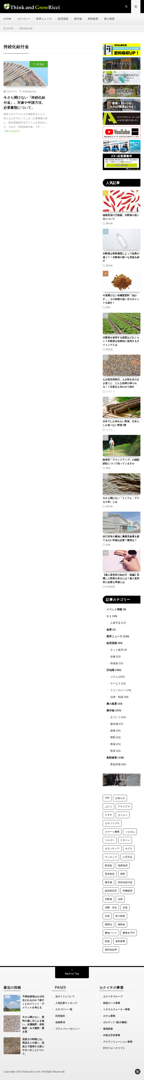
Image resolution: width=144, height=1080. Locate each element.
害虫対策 (115, 764)
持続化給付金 (29, 91)
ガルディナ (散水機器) (115, 1022)
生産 (107, 915)
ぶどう (108, 806)
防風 (107, 941)
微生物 (114, 723)
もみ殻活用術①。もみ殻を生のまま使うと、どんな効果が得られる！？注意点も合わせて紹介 (121, 383)
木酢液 (108, 899)
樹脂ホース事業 (111, 1002)
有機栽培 (127, 890)
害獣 (122, 873)
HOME (7, 18)
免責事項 (60, 1022)
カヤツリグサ (112, 823)
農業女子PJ (129, 932)
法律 (120, 899)
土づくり (110, 391)
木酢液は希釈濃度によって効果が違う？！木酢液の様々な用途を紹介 (121, 257)
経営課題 (63, 18)
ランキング (111, 856)
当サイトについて (65, 996)
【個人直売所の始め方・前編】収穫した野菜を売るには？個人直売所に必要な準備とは (121, 578)
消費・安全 (111, 907)
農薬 (108, 468)
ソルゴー (110, 840)
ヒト (109, 616)
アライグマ (124, 806)
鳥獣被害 (93, 18)
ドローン (125, 840)
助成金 (40, 64)
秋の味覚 (120, 915)
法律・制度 (116, 696)
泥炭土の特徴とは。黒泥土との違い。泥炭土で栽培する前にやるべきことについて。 (33, 1046)
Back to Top (72, 973)
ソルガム (130, 831)
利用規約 (60, 1015)
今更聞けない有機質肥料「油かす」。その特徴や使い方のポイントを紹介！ (121, 299)
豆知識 (110, 669)
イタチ (108, 814)
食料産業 (120, 941)
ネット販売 (116, 649)
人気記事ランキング (66, 1002)
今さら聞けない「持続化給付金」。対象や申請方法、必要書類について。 (24, 102)
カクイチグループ (113, 996)
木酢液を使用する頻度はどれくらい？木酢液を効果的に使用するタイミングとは (121, 341)
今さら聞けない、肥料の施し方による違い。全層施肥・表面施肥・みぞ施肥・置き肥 (33, 1024)
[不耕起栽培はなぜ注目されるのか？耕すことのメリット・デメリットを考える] (12, 1003)
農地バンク (111, 932)
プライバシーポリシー (67, 1028)
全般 (113, 656)
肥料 (108, 307)
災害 (125, 907)
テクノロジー (118, 690)
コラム (109, 429)
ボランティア (112, 848)
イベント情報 (114, 609)
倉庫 (108, 544)
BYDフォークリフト (114, 1048)
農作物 (78, 18)
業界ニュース (44, 18)
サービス (115, 683)
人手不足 (127, 856)
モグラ (128, 848)
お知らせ (120, 797)
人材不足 (115, 622)
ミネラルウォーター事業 (116, 1009)
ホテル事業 (109, 1015)
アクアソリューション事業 (117, 1041)
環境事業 (108, 1028)
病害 (113, 730)
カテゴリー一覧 (63, 1009)
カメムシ (123, 814)
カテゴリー (23, 18)
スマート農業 (112, 831)
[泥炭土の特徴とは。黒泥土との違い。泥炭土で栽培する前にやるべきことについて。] (12, 1045)
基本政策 (110, 873)
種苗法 (108, 924)
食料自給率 (111, 949)
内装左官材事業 (111, 1035)
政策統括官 (111, 890)
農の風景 (109, 18)
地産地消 (123, 865)
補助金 (121, 924)
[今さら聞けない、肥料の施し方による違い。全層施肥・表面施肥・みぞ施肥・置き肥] (12, 1023)
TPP (107, 797)
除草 (113, 750)
